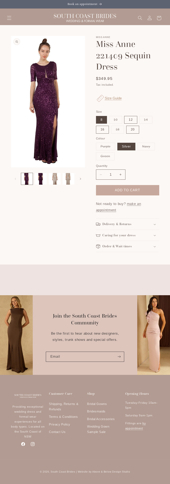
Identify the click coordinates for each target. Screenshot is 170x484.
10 (118, 121)
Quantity (102, 165)
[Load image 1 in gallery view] (27, 179)
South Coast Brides (63, 472)
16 (102, 129)
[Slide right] (80, 178)
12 (130, 119)
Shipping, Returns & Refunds (63, 406)
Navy (148, 147)
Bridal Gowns (97, 404)
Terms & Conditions (63, 416)
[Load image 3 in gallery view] (54, 179)
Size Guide (113, 98)
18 (120, 130)
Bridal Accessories (101, 419)
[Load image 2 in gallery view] (41, 179)
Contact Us (57, 432)
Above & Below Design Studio (111, 472)
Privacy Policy (59, 424)
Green (108, 157)
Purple (108, 147)
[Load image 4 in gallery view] (68, 179)
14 (148, 121)
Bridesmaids (96, 411)
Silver (126, 146)
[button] (9, 18)
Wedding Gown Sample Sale (98, 429)
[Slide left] (15, 178)
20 (133, 129)
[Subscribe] (119, 357)
